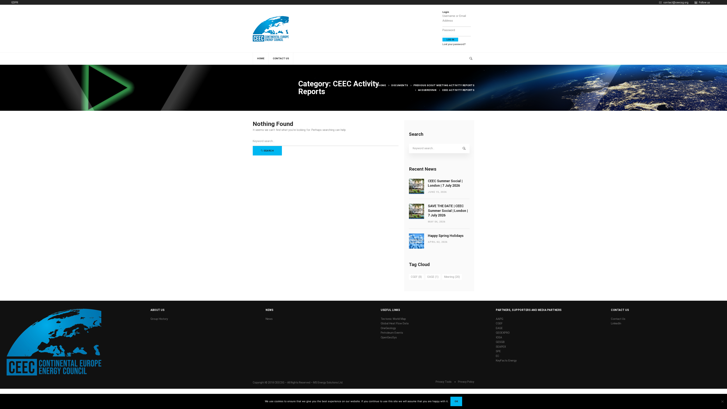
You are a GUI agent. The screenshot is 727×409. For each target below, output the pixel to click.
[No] (722, 401)
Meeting (452, 277)
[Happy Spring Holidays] (416, 235)
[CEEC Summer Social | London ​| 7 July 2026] (416, 181)
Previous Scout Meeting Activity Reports (443, 85)
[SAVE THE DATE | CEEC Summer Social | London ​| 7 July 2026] (416, 206)
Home (382, 85)
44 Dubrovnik (427, 90)
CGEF (416, 277)
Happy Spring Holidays (445, 236)
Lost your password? (454, 44)
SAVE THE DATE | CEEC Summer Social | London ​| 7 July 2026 (448, 210)
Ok (456, 401)
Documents (399, 85)
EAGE (432, 277)
